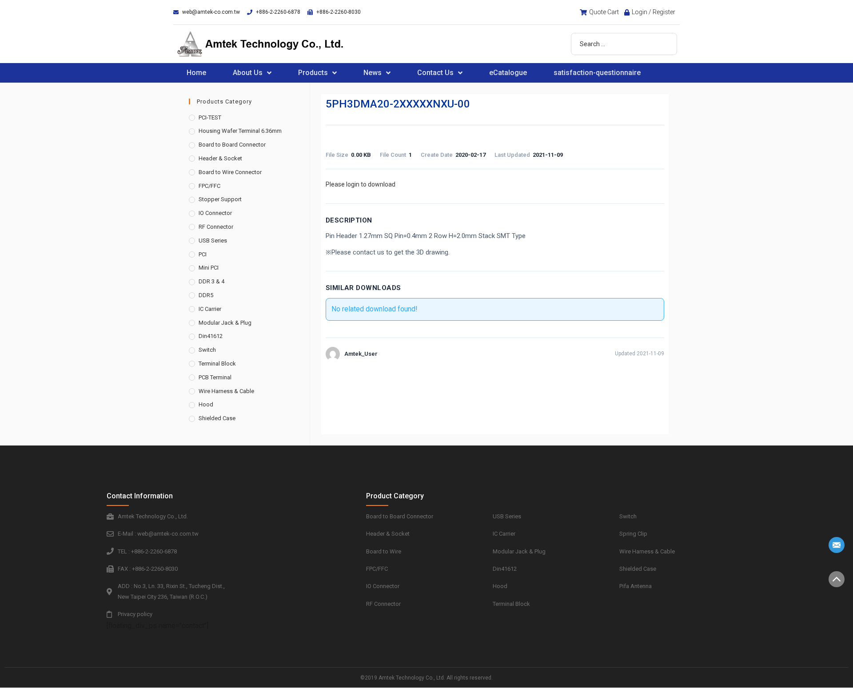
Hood (206, 404)
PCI (203, 254)
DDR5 (206, 295)
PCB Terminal (215, 377)
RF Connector (216, 226)
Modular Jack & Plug (225, 322)
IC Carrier (210, 309)
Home (196, 72)
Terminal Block (217, 363)
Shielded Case (217, 418)
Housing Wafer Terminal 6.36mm (240, 130)
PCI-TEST (210, 117)
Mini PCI (209, 267)
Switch (207, 349)
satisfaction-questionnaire (597, 72)
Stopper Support (220, 199)
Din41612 (211, 336)
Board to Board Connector (232, 144)
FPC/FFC (209, 186)
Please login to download (360, 184)
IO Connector (215, 213)
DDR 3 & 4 (211, 281)
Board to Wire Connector (230, 172)
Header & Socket (220, 158)
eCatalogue (508, 72)
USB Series (213, 240)
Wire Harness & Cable (226, 391)
